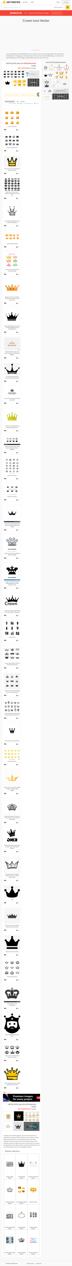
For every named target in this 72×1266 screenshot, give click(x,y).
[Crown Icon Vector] (12, 466)
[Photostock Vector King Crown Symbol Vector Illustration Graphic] (12, 836)
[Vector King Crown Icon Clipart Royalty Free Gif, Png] (12, 1073)
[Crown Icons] (12, 628)
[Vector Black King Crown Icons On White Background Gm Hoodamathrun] (12, 316)
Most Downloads (9, 101)
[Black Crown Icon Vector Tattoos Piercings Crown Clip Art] (12, 185)
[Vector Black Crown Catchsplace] (12, 993)
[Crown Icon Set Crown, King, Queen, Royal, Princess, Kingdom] (12, 440)
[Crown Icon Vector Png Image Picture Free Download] (12, 681)
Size (18, 101)
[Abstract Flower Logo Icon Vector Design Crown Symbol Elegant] (12, 343)
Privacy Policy (30, 1263)
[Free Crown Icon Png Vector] (12, 731)
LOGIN (58, 2)
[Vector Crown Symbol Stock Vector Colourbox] (12, 1049)
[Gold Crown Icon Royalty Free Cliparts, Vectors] (12, 161)
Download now (56, 13)
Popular (22, 101)
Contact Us (38, 1263)
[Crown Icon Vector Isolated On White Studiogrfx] (12, 543)
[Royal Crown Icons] (12, 967)
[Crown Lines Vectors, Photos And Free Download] (12, 654)
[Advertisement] (36, 37)
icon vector (15, 95)
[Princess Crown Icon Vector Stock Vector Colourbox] (12, 916)
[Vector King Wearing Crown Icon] (12, 1023)
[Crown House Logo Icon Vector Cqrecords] (12, 391)
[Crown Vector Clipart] (12, 236)
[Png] (12, 892)
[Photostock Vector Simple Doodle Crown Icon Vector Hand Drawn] (12, 865)
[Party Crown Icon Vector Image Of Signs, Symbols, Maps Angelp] (12, 778)
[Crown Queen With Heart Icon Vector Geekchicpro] (12, 211)
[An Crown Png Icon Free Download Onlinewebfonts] (12, 369)
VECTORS (25, 2)
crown (7, 95)
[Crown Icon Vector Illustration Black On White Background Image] (12, 513)
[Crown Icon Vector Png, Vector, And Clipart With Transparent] (12, 601)
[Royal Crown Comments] (12, 942)
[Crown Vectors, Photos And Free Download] (12, 260)
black (32, 95)
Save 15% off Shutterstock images (56, 62)
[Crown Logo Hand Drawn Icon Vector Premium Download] (12, 706)
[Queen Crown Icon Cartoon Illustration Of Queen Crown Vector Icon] (12, 287)
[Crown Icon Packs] (12, 117)
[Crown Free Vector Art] (12, 140)
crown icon (25, 95)
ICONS (32, 2)
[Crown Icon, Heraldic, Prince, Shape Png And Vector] (12, 416)
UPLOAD (65, 2)
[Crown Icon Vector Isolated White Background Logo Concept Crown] (12, 571)
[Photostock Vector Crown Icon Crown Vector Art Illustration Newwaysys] (12, 807)
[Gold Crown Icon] (12, 754)
